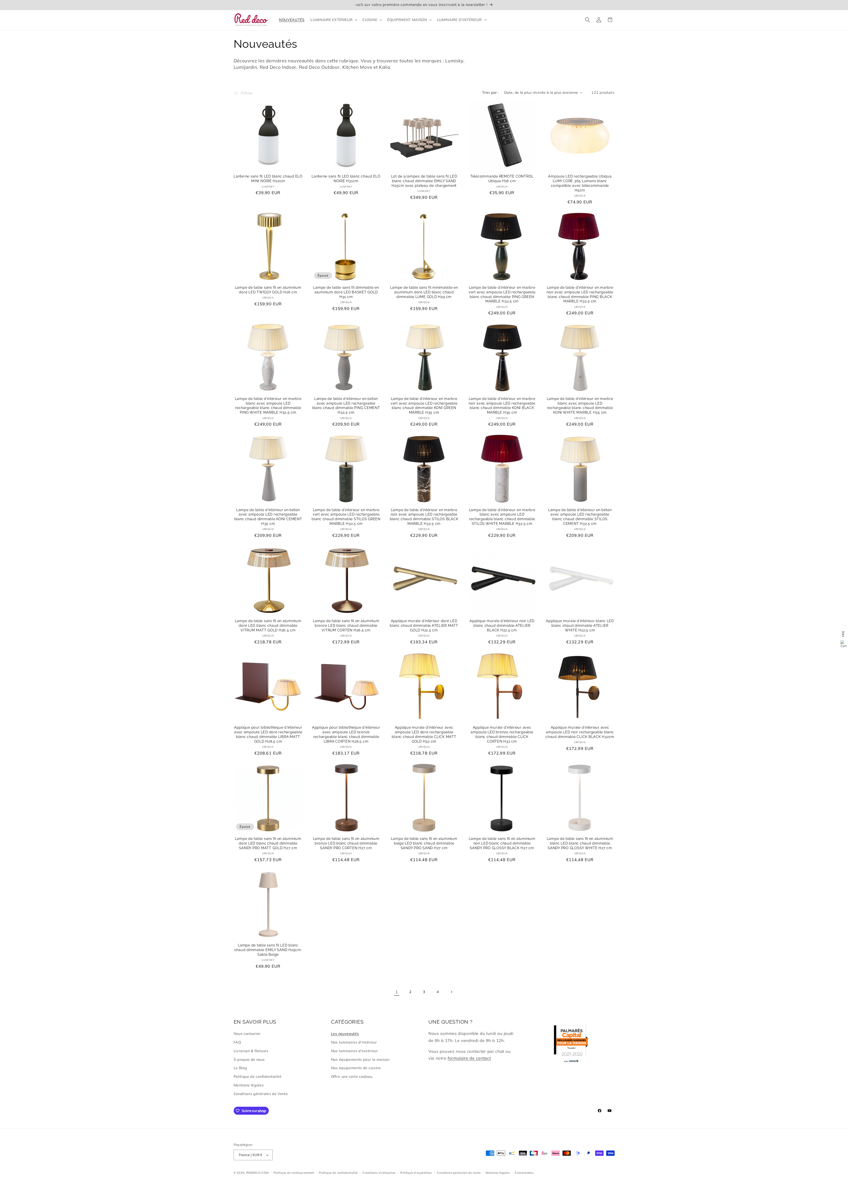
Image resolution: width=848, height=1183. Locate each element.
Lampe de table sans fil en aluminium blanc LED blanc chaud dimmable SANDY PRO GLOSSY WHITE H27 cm (580, 843)
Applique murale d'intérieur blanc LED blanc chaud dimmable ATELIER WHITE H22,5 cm (580, 625)
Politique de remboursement (294, 1172)
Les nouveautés (345, 1033)
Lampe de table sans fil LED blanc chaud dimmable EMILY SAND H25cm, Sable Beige (268, 949)
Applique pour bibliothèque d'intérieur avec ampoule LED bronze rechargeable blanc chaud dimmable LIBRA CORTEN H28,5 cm (346, 734)
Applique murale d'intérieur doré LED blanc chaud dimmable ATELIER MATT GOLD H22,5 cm (424, 625)
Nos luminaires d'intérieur (354, 1042)
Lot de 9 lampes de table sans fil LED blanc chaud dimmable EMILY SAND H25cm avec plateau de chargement (424, 180)
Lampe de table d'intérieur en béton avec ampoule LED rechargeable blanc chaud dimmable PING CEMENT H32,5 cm (346, 406)
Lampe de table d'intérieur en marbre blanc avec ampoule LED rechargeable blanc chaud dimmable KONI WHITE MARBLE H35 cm (580, 406)
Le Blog (240, 1068)
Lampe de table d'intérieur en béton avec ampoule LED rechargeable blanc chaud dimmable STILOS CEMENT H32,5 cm (580, 517)
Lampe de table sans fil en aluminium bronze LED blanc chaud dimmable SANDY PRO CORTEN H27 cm (346, 843)
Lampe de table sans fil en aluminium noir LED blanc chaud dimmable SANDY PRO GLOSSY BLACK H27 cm (502, 843)
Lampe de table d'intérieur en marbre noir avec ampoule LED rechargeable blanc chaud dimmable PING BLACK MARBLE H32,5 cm (580, 294)
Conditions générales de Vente (261, 1093)
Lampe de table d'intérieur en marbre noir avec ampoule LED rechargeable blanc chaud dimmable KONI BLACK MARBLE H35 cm (502, 406)
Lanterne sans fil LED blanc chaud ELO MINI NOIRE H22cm (268, 178)
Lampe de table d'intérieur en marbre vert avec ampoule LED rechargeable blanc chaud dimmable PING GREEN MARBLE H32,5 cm (502, 294)
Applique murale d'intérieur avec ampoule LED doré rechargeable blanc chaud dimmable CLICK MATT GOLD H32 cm (424, 734)
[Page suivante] (451, 992)
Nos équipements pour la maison (360, 1059)
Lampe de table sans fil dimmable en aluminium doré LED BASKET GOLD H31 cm (346, 292)
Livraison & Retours (251, 1051)
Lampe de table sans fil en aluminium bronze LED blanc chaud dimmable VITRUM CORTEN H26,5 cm (346, 625)
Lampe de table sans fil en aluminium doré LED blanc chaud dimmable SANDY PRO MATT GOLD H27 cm (268, 843)
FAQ (237, 1042)
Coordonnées (524, 1172)
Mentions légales (249, 1085)
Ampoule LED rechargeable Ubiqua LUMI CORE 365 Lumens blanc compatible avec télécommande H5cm (579, 183)
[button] (334, 19)
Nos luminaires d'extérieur (354, 1051)
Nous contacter (247, 1033)
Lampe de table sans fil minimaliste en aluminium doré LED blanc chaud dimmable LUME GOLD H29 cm (424, 292)
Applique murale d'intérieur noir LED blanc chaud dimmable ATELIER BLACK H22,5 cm (501, 625)
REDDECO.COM (257, 1172)
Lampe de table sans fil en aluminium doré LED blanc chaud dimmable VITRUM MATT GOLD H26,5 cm (268, 625)
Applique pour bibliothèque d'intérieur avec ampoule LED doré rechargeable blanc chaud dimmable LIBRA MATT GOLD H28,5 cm (268, 734)
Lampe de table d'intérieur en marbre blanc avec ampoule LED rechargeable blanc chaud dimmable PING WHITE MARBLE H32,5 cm (268, 406)
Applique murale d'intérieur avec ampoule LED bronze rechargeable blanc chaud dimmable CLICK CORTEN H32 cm (502, 734)
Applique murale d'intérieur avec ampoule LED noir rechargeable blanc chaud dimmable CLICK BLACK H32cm (579, 732)
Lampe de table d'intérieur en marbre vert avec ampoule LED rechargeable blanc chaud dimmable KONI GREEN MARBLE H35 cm (424, 406)
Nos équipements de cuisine (356, 1068)
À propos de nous (249, 1059)
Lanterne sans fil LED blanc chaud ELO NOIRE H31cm (346, 178)
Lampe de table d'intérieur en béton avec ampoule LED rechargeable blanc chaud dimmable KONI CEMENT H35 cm (268, 517)
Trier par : (490, 92)
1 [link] (396, 991)
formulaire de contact (469, 1058)
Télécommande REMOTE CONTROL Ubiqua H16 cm (502, 178)
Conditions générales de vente (459, 1172)
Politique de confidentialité (258, 1076)
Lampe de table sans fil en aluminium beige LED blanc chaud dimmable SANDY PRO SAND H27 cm (424, 843)
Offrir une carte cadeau (352, 1076)
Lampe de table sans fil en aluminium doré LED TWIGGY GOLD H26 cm (268, 289)
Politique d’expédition (416, 1172)
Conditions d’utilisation (379, 1172)
